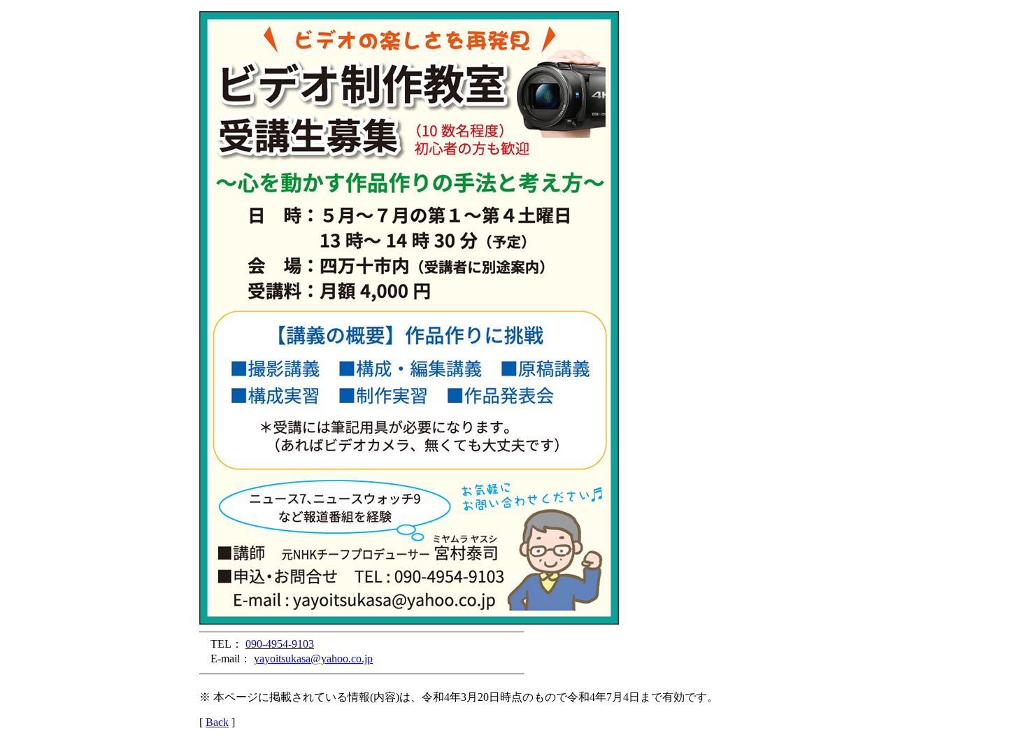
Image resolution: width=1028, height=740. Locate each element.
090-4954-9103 (279, 644)
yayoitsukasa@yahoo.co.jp (313, 658)
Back (217, 722)
